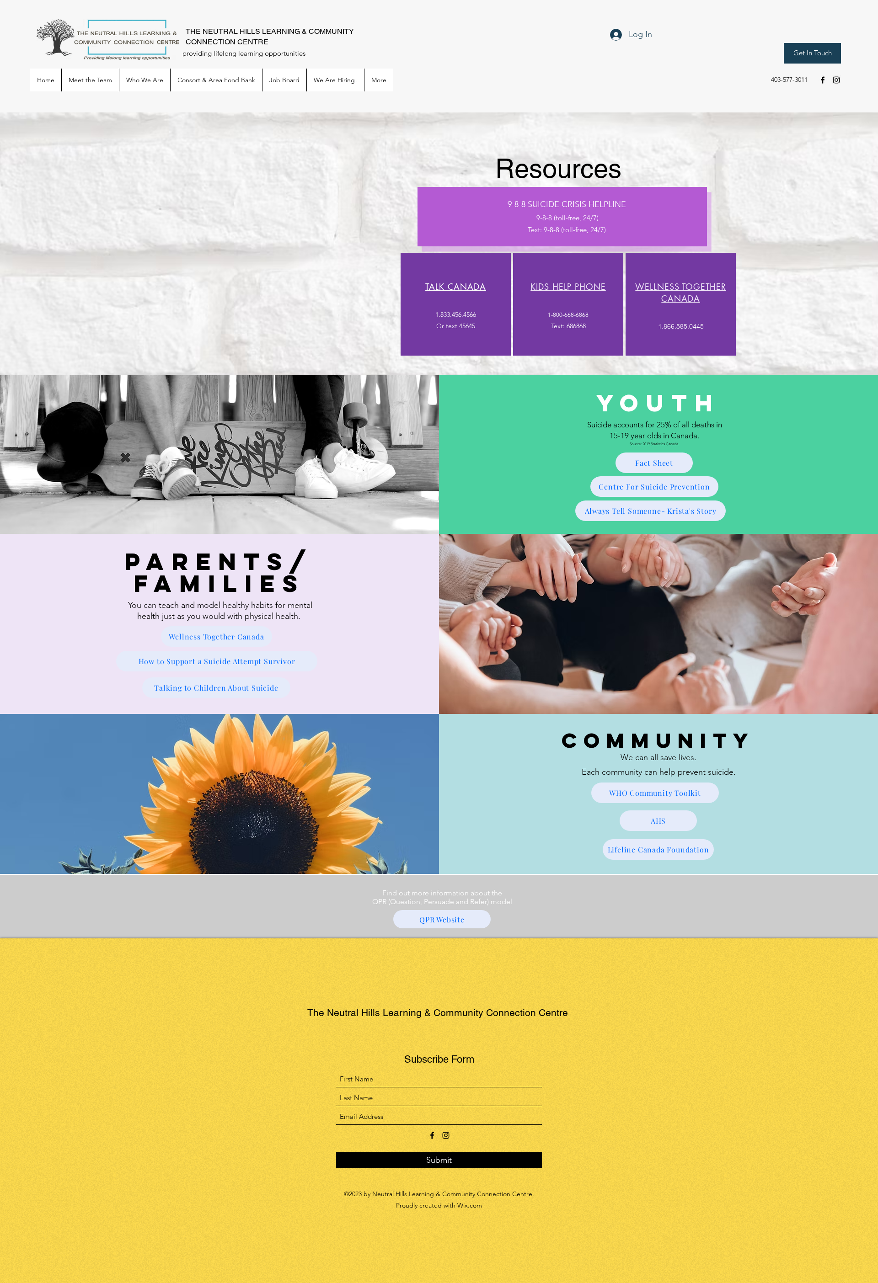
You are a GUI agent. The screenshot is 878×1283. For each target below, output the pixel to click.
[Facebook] (822, 80)
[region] (456, 304)
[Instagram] (836, 80)
